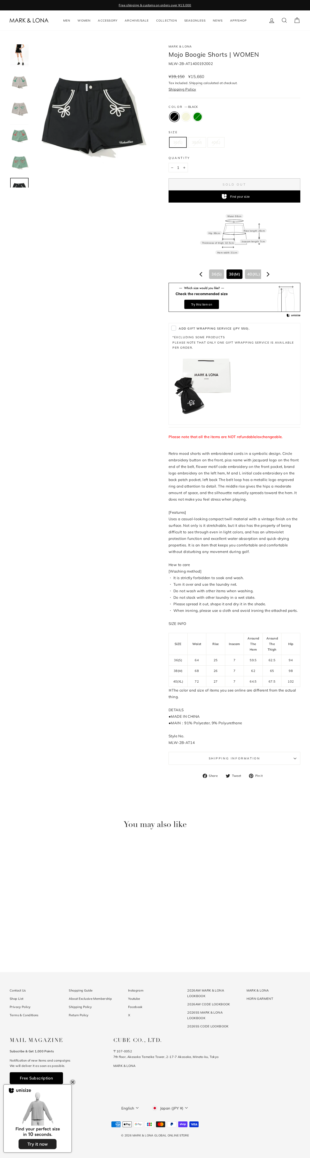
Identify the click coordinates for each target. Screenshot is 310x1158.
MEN (66, 20)
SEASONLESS (195, 20)
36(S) (178, 142)
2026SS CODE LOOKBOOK (208, 1026)
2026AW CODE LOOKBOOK (208, 1004)
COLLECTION (166, 20)
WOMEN (84, 20)
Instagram (135, 990)
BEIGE (186, 117)
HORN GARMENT (260, 998)
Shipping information (234, 758)
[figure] (201, 274)
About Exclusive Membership (90, 998)
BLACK (174, 117)
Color (183, 107)
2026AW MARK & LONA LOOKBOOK (205, 993)
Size (173, 132)
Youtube (134, 998)
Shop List (16, 998)
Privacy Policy (20, 1007)
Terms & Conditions (24, 1015)
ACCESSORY (107, 20)
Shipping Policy (182, 89)
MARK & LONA (180, 46)
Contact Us (18, 990)
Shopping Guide (81, 990)
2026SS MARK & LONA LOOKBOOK (205, 1015)
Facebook (135, 1007)
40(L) (216, 142)
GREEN (197, 117)
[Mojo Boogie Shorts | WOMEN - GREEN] (50, 943)
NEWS (218, 20)
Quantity (179, 158)
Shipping (195, 83)
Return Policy (78, 1015)
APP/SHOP (238, 20)
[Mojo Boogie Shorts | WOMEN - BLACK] (37, 943)
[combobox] (234, 274)
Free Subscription (36, 1078)
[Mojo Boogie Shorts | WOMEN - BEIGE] (44, 943)
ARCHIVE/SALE (137, 20)
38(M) (197, 142)
